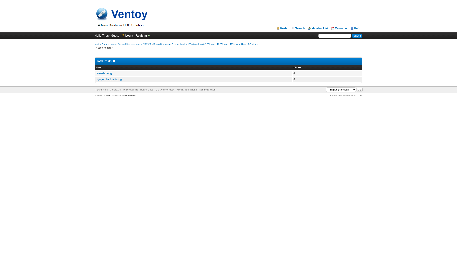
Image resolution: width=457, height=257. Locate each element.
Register (141, 35)
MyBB (108, 95)
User (98, 67)
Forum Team (102, 90)
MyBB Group (130, 95)
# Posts (297, 67)
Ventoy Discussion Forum (165, 44)
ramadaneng (104, 73)
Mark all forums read (187, 90)
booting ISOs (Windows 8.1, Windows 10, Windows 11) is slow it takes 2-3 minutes (219, 44)
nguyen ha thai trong (109, 79)
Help (357, 28)
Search (300, 28)
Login (129, 35)
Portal (284, 28)
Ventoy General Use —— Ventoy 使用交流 (131, 44)
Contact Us (115, 90)
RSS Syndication (207, 90)
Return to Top (146, 90)
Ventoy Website (130, 90)
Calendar (341, 28)
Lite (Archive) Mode (165, 90)
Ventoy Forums (102, 44)
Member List (320, 28)
